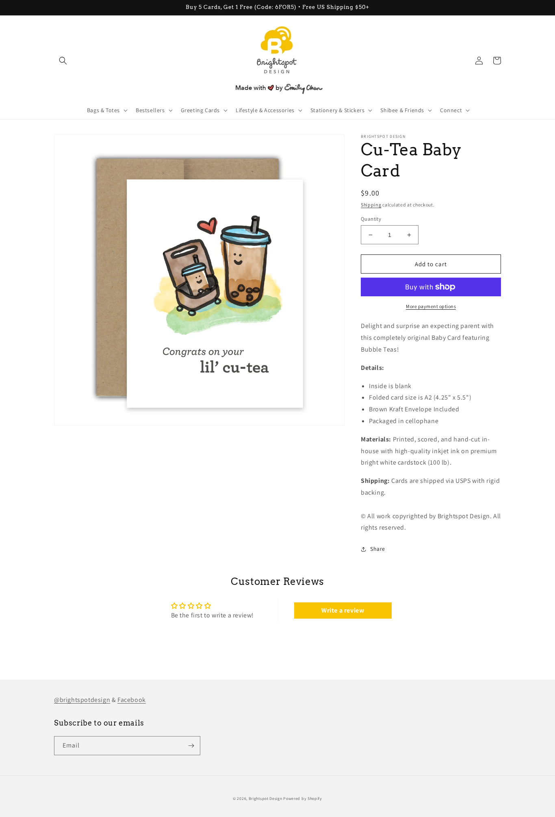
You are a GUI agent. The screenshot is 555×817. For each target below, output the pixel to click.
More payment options (431, 306)
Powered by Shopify (302, 798)
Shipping (371, 205)
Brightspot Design (265, 798)
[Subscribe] (191, 745)
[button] (63, 61)
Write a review (342, 610)
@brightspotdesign (82, 699)
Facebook (131, 699)
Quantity (371, 218)
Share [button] (377, 548)
